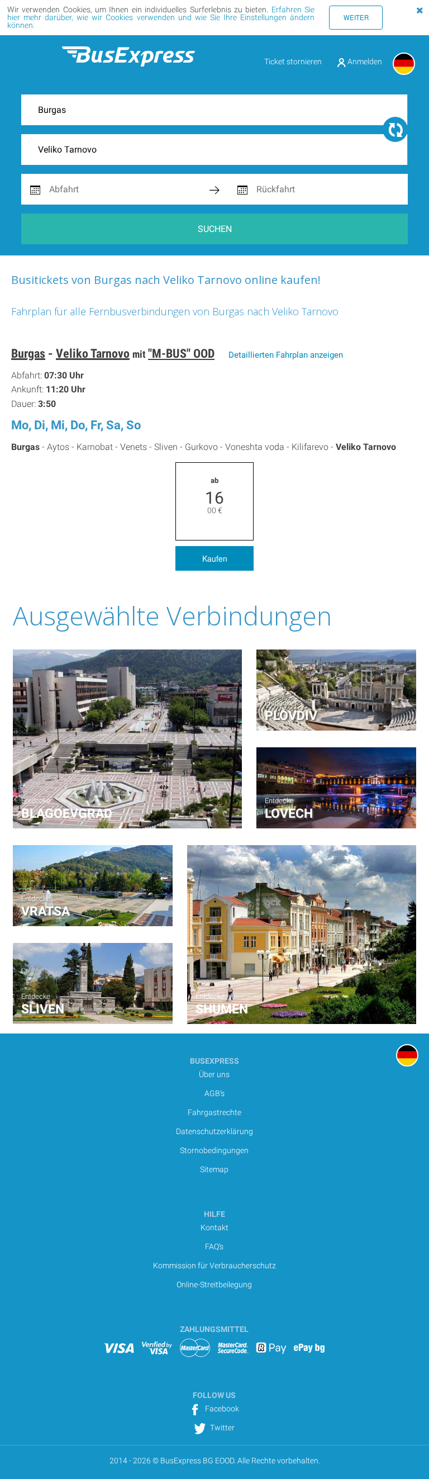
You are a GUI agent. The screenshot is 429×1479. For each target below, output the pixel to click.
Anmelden (364, 61)
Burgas (28, 354)
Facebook (221, 1408)
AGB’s (214, 1093)
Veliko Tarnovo (93, 354)
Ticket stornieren (293, 61)
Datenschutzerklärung (214, 1131)
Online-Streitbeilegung (214, 1284)
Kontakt (214, 1227)
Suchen (215, 229)
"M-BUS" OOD (181, 354)
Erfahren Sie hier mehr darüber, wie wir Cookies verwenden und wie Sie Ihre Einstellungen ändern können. (160, 17)
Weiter (356, 17)
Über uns (214, 1074)
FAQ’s (214, 1246)
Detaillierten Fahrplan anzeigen (285, 355)
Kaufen (214, 558)
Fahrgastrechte (214, 1112)
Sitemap (214, 1169)
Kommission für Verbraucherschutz (214, 1265)
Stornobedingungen (214, 1150)
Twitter (221, 1427)
